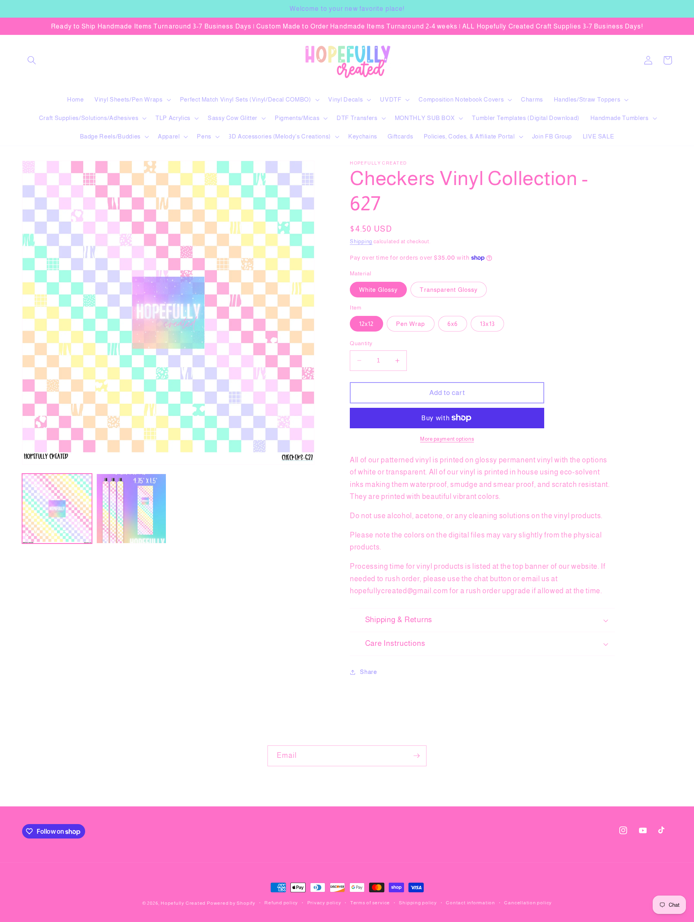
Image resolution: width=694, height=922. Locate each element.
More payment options (447, 439)
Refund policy (281, 903)
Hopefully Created (183, 903)
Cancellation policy (528, 903)
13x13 (487, 323)
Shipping (361, 241)
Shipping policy (418, 903)
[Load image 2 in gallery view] (131, 508)
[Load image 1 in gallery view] (57, 508)
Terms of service (370, 903)
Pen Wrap (410, 323)
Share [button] (368, 671)
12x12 (366, 323)
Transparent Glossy (449, 289)
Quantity (361, 343)
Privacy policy (324, 903)
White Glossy (378, 289)
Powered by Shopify (231, 903)
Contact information (470, 903)
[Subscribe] (416, 755)
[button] (31, 60)
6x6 (452, 323)
